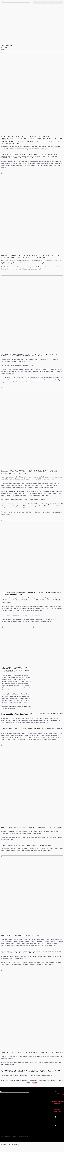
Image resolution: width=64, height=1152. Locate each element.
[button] (48, 2)
